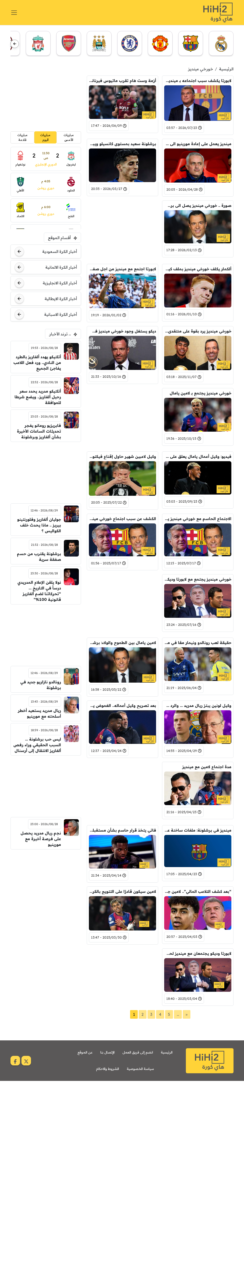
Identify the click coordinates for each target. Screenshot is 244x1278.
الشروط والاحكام (107, 1069)
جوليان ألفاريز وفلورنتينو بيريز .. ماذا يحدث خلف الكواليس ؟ (39, 525)
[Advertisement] (122, 230)
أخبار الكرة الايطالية (61, 298)
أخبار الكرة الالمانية (61, 267)
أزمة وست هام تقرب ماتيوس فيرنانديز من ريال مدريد (122, 80)
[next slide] (14, 44)
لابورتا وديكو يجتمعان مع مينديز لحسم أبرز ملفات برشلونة (197, 953)
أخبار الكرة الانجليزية (60, 283)
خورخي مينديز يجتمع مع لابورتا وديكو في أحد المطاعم (197, 579)
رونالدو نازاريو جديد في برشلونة (40, 685)
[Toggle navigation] (14, 12)
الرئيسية (226, 68)
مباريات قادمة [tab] (22, 137)
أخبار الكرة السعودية (59, 251)
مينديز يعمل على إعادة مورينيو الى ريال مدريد (197, 143)
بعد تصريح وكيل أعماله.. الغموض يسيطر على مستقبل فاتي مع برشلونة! (122, 705)
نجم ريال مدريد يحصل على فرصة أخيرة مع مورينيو (40, 839)
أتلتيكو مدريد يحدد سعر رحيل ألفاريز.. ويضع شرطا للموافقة (38, 397)
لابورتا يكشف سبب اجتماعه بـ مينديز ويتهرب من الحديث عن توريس (197, 80)
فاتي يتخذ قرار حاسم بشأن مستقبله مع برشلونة (122, 830)
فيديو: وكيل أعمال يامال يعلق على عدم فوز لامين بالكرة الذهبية (197, 456)
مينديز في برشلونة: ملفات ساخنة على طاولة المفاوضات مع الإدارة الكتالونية (197, 830)
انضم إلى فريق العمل (137, 1052)
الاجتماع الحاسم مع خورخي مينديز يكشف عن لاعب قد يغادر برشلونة (197, 518)
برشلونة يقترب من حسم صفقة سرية (39, 556)
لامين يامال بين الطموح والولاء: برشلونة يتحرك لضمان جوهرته (122, 642)
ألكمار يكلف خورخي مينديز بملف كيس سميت (197, 268)
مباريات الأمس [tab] (69, 137)
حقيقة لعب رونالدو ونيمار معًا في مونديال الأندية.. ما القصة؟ (197, 642)
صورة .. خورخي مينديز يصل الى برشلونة (197, 205)
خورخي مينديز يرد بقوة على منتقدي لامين (197, 331)
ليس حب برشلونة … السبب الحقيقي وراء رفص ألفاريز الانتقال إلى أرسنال (37, 745)
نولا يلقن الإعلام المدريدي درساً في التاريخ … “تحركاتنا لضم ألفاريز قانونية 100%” (39, 591)
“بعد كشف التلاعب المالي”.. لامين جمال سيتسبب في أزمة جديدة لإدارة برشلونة (197, 891)
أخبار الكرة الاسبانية (60, 314)
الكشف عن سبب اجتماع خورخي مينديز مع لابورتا (122, 518)
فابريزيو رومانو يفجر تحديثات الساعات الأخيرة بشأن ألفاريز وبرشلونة (39, 431)
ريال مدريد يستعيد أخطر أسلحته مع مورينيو (39, 713)
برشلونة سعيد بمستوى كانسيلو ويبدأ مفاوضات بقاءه (122, 143)
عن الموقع (84, 1052)
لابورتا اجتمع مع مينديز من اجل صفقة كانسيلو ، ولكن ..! (122, 268)
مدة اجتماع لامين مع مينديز (206, 766)
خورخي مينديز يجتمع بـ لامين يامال (200, 393)
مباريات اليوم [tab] (45, 137)
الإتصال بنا (107, 1052)
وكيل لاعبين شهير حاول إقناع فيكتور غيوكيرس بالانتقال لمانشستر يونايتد (122, 456)
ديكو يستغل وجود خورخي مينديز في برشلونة (122, 331)
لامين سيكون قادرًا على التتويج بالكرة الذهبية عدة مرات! (122, 891)
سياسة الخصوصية (140, 1069)
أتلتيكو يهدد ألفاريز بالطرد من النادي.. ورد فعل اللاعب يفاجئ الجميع (37, 362)
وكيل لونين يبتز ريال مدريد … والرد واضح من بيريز (197, 705)
